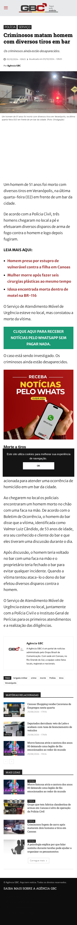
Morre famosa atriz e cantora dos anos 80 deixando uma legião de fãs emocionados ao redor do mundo (50, 746)
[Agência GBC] (16, 653)
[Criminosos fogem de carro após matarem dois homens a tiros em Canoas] (14, 827)
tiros (61, 678)
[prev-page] (6, 761)
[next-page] (11, 761)
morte (43, 678)
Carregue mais (37, 860)
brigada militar (20, 678)
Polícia (10, 27)
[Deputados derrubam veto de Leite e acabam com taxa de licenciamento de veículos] (14, 729)
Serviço (24, 27)
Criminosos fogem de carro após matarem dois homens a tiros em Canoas (46, 828)
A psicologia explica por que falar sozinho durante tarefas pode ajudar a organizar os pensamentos (49, 848)
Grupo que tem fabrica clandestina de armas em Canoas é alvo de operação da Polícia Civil (49, 808)
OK (38, 466)
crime (33, 678)
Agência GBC (14, 65)
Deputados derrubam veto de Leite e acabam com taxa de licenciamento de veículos (49, 727)
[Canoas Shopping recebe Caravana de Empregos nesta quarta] (14, 709)
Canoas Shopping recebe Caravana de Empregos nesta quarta (49, 705)
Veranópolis (10, 683)
